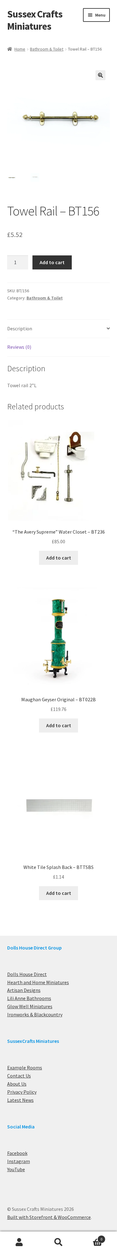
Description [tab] (19, 328)
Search (58, 1242)
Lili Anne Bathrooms (29, 998)
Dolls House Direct (27, 974)
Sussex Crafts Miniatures (34, 20)
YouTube (16, 1169)
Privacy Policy (22, 1092)
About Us (17, 1084)
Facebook (17, 1153)
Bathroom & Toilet (46, 49)
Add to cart (52, 262)
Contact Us (19, 1076)
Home (19, 49)
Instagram (18, 1161)
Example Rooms (24, 1067)
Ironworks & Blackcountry (34, 1014)
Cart (90, 1236)
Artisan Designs (24, 990)
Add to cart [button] (58, 558)
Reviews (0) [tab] (19, 347)
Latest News (20, 1100)
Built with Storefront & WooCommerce (49, 1217)
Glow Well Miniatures (29, 1006)
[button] (100, 75)
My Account (19, 1242)
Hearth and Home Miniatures (38, 982)
